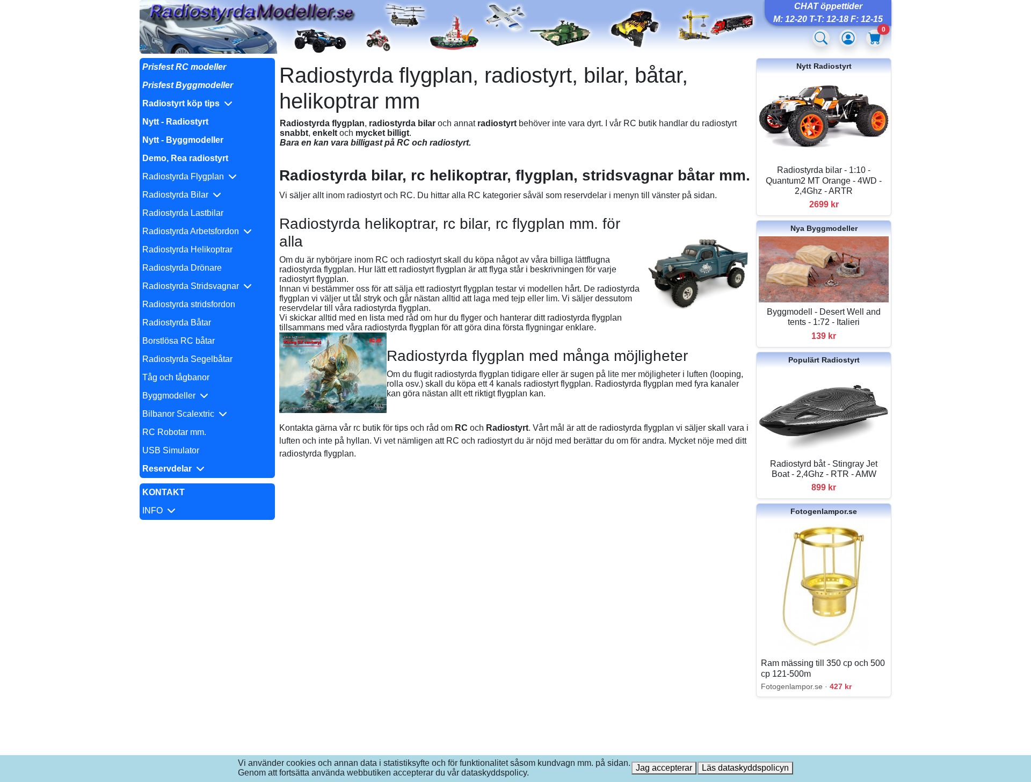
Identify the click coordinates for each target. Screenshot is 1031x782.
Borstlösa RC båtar (178, 340)
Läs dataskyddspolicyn (745, 767)
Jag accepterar (664, 767)
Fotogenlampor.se (823, 511)
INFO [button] (154, 510)
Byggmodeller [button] (171, 395)
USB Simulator (170, 450)
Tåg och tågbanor (175, 377)
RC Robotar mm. (174, 432)
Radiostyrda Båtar (176, 322)
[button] (207, 103)
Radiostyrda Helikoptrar (187, 249)
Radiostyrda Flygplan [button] (185, 176)
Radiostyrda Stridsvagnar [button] (192, 286)
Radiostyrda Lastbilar (182, 213)
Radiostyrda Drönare (182, 267)
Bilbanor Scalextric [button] (180, 413)
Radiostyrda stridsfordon (188, 304)
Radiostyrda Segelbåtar (187, 359)
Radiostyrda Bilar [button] (177, 194)
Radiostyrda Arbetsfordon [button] (192, 231)
